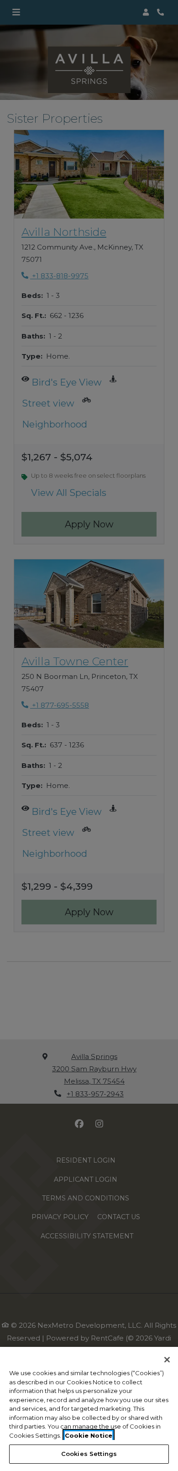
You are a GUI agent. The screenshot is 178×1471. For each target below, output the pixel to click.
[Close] (167, 1360)
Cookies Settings (89, 1453)
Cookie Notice (88, 1435)
